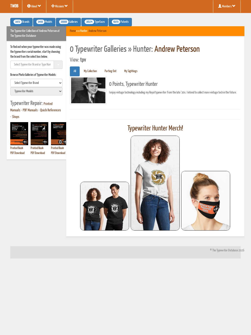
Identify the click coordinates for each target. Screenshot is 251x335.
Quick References (50, 110)
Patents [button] (121, 22)
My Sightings (131, 71)
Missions (59, 6)
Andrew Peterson (97, 31)
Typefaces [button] (95, 22)
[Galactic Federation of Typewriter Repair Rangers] (155, 183)
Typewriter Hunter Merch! (155, 128)
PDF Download (17, 153)
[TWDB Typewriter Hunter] (104, 206)
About (34, 6)
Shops (15, 117)
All (75, 71)
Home (73, 31)
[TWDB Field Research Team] (205, 201)
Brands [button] (22, 22)
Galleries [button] (69, 22)
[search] (36, 83)
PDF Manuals (30, 110)
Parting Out (110, 71)
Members (227, 6)
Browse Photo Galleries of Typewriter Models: (33, 75)
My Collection (90, 71)
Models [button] (45, 22)
